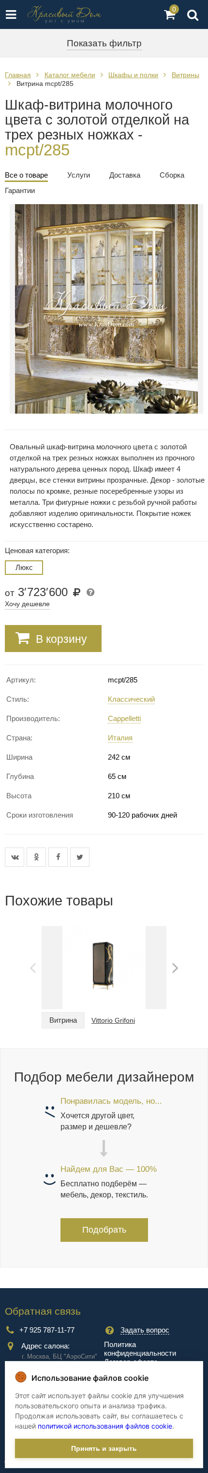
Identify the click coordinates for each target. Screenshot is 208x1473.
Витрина (63, 1020)
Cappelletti (124, 718)
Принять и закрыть (104, 1448)
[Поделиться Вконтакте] (16, 857)
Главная (18, 75)
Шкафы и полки (133, 75)
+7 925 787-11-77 (46, 1330)
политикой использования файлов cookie (105, 1426)
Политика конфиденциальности (140, 1348)
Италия (120, 738)
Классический (131, 699)
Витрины (185, 75)
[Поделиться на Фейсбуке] (59, 857)
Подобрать (104, 1230)
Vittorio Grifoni (113, 1020)
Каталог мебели (70, 75)
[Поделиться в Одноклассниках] (37, 857)
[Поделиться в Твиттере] (79, 857)
